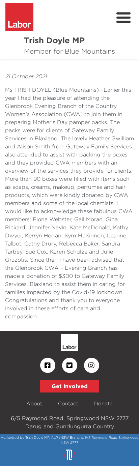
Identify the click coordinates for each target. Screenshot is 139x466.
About (34, 403)
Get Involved (70, 386)
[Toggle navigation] (123, 17)
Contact (68, 403)
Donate (103, 403)
